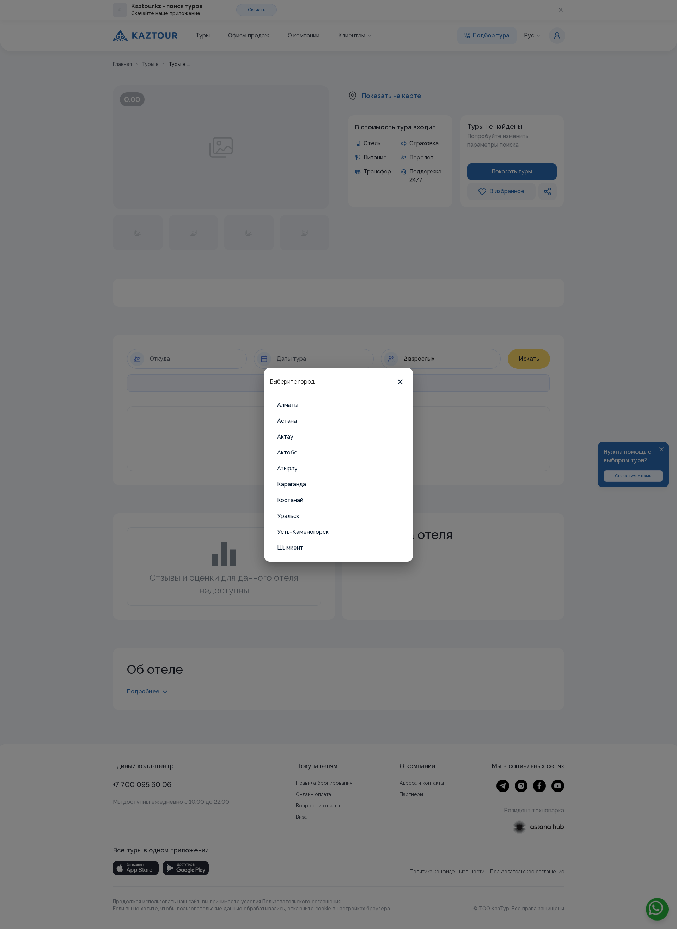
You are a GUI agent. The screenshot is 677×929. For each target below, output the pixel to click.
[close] (400, 382)
